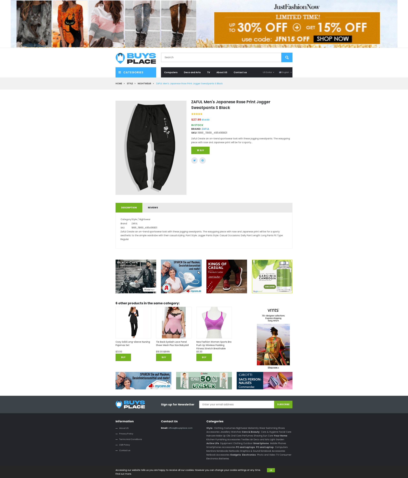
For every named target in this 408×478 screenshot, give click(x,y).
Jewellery (225, 431)
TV (208, 72)
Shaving (258, 435)
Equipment (226, 443)
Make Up (221, 435)
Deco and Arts (192, 72)
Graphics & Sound (250, 451)
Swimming (271, 428)
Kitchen (210, 439)
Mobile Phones (278, 443)
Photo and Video (266, 454)
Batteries (224, 458)
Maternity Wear (256, 428)
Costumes (230, 428)
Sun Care (268, 435)
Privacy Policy (126, 433)
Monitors (211, 451)
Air (251, 439)
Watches (236, 431)
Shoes (281, 428)
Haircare (211, 435)
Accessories (213, 431)
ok (271, 470)
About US (221, 72)
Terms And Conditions (130, 439)
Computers (171, 72)
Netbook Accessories (217, 454)
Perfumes (247, 435)
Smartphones (214, 447)
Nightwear (241, 428)
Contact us (240, 72)
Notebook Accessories (273, 451)
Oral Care (236, 435)
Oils (228, 435)
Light (272, 439)
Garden (280, 439)
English (285, 72)
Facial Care (285, 431)
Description (129, 207)
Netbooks (234, 451)
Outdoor (248, 443)
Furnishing (221, 439)
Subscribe (283, 404)
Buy (202, 150)
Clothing (218, 428)
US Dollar (267, 72)
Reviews (153, 207)
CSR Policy (124, 444)
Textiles (245, 439)
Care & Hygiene (269, 431)
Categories (133, 72)
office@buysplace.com (177, 427)
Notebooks (222, 451)
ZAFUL (205, 129)
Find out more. (124, 473)
